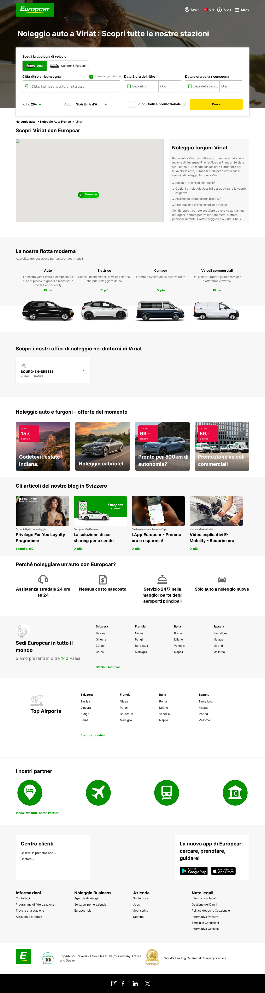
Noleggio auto (26, 121)
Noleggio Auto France (55, 121)
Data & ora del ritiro (139, 76)
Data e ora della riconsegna (207, 76)
